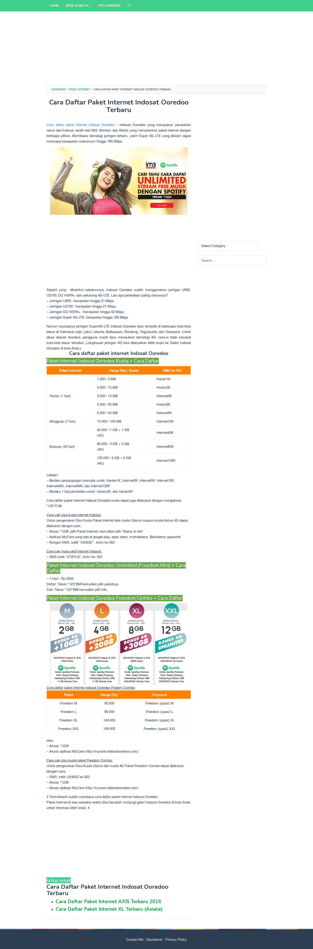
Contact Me (134, 939)
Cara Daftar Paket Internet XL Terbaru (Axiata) (109, 909)
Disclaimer (154, 939)
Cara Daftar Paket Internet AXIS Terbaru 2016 (108, 901)
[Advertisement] (156, 48)
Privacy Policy (176, 939)
